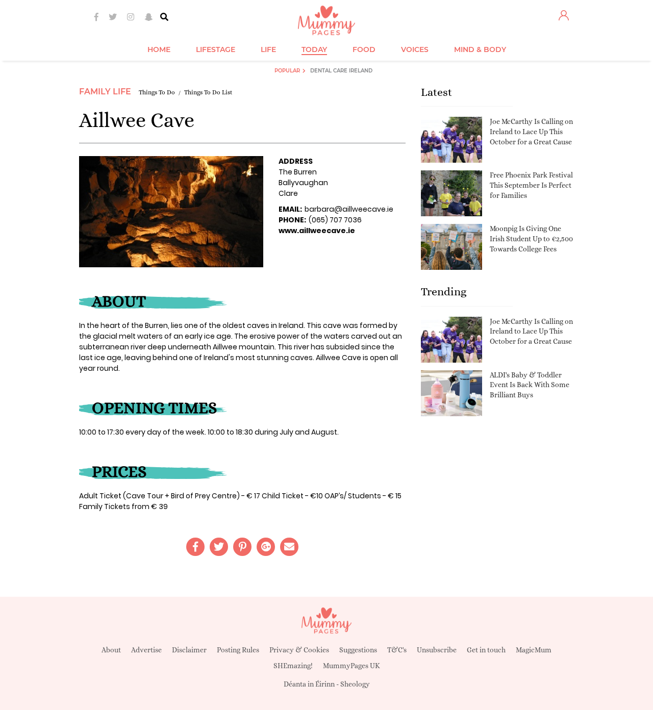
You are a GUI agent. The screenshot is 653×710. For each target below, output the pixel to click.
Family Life (105, 91)
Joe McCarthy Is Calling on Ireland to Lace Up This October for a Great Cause (531, 131)
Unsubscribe (437, 650)
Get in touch (486, 650)
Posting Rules (238, 650)
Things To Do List (208, 92)
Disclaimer (189, 650)
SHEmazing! (293, 666)
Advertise (146, 650)
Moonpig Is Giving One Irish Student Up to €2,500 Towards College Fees (531, 238)
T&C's (397, 650)
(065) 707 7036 (335, 220)
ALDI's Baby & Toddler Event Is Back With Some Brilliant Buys (529, 385)
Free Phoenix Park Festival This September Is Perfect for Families (531, 185)
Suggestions (358, 650)
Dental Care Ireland (341, 70)
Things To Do (157, 92)
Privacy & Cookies (299, 650)
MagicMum (533, 650)
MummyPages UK (351, 666)
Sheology (355, 684)
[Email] (289, 547)
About (111, 650)
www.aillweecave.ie (317, 230)
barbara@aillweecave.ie (349, 209)
